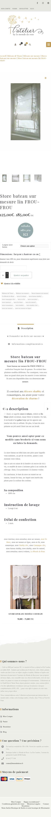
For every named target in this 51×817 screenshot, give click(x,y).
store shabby (20, 305)
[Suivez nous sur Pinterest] (48, 3)
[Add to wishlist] (37, 619)
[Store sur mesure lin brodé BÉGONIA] (47, 408)
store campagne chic (8, 299)
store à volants (21, 296)
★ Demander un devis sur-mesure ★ (25, 336)
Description (27, 328)
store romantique (7, 305)
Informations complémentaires (27, 344)
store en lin (21, 299)
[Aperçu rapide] (33, 619)
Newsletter (23, 8)
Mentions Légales (33, 804)
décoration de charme (25, 398)
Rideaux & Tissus (14, 56)
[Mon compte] (16, 45)
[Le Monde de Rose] (25, 26)
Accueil (3, 56)
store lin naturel (30, 302)
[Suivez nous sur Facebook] (37, 3)
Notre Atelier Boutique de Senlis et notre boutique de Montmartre (25, 808)
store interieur (6, 302)
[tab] (25, 328)
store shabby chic (32, 305)
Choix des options (21, 619)
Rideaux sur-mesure (31, 56)
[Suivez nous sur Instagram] (43, 3)
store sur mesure (7, 308)
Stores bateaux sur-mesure (40, 293)
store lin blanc (18, 302)
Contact (46, 804)
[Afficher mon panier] (25, 45)
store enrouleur (32, 299)
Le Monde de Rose (8, 296)
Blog (32, 8)
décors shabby (32, 391)
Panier (14, 8)
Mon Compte (5, 8)
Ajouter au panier (21, 275)
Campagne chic (39, 545)
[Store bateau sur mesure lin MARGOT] (3, 408)
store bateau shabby (35, 296)
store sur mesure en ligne (23, 308)
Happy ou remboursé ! (32, 802)
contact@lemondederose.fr (14, 763)
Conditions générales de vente (13, 804)
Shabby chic (23, 545)
